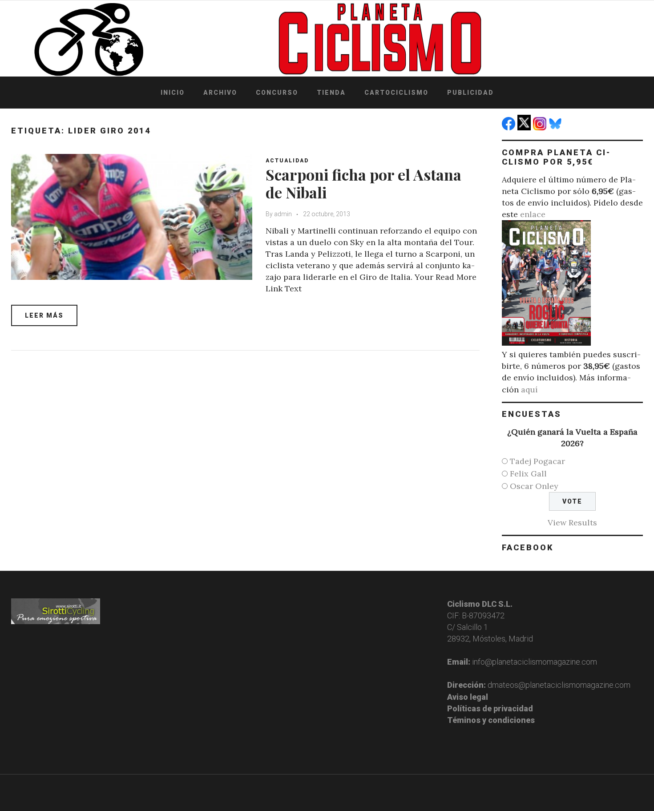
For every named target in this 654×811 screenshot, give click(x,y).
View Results (572, 522)
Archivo (220, 92)
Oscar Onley (534, 486)
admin (283, 214)
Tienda (331, 92)
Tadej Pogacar (537, 461)
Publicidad (470, 92)
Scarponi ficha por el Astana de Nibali (363, 183)
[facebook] (509, 127)
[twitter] (525, 127)
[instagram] (541, 127)
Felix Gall (528, 473)
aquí (529, 389)
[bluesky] (556, 127)
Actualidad (287, 160)
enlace (532, 214)
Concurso (277, 92)
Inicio (173, 92)
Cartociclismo (396, 92)
